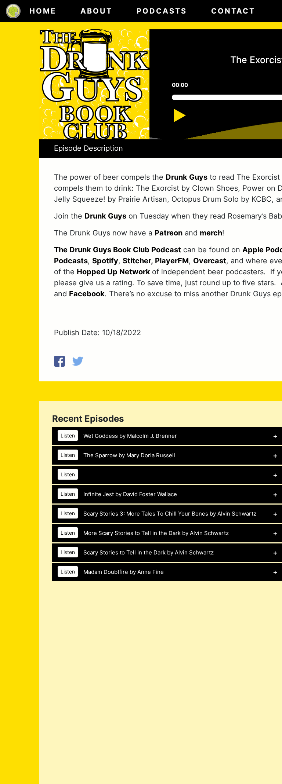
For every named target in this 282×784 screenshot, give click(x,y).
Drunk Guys (186, 177)
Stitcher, (138, 260)
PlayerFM (171, 260)
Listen (68, 435)
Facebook (87, 293)
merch (211, 232)
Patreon (168, 232)
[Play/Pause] (187, 119)
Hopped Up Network (114, 271)
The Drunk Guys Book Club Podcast (117, 249)
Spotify (105, 260)
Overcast (209, 260)
